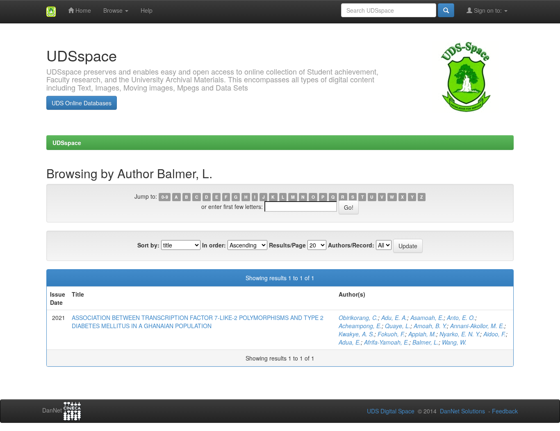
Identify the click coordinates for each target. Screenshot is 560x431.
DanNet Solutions (462, 411)
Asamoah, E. (427, 317)
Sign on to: (487, 10)
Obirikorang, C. (358, 317)
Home (82, 10)
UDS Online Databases (82, 103)
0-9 (165, 197)
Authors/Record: (351, 245)
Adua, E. (350, 342)
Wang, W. (454, 342)
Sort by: (148, 245)
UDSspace (66, 142)
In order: (214, 245)
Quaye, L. (397, 326)
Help (147, 10)
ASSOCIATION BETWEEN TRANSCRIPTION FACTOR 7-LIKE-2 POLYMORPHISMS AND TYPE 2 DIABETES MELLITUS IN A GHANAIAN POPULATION (197, 321)
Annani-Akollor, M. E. (477, 326)
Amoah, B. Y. (430, 326)
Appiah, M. (422, 334)
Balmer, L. (425, 342)
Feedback (505, 411)
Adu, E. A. (394, 317)
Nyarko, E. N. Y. (459, 334)
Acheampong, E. (360, 326)
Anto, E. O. (461, 317)
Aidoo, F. (494, 334)
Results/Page (287, 245)
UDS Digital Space (391, 411)
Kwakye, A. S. (356, 334)
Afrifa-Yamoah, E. (386, 342)
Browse (113, 10)
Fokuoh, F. (391, 334)
